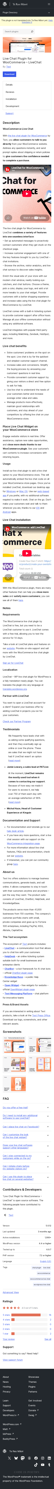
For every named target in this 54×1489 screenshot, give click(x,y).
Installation (11, 99)
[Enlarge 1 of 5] (22, 1040)
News (6, 1381)
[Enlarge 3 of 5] (22, 1059)
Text (8, 66)
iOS (38, 507)
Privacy (6, 1391)
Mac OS (23, 491)
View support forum (13, 1359)
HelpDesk (10, 956)
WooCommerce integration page (23, 843)
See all (48, 1339)
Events (31, 1405)
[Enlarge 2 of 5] (47, 1040)
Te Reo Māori (16, 1451)
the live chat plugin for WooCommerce (27, 135)
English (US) (45, 1261)
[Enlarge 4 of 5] (47, 1059)
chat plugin (36, 1268)
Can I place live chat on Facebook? (21, 1126)
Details (9, 84)
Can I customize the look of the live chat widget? (15, 1136)
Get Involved (35, 1400)
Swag (32, 1415)
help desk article (15, 831)
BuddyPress (10, 1438)
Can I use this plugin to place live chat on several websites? (18, 1178)
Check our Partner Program (17, 721)
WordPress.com (12, 1424)
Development (12, 106)
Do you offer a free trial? (15, 1107)
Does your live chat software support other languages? (17, 1146)
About (6, 1377)
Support (10, 113)
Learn (5, 1400)
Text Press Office (41, 1015)
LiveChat (9, 948)
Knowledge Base (14, 977)
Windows (11, 491)
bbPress (8, 1434)
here (21, 600)
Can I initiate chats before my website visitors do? (16, 1167)
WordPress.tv (11, 1415)
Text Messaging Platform (18, 993)
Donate (33, 1410)
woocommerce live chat (40, 1279)
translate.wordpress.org (15, 689)
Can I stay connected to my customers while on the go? (17, 1157)
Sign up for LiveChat (13, 663)
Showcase (33, 1377)
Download (9, 74)
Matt (7, 1429)
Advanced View (11, 1292)
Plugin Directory (10, 12)
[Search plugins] (32, 31)
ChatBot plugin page (22, 973)
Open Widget (12, 985)
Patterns (32, 1391)
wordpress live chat (42, 1285)
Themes (32, 1381)
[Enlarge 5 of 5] (22, 1079)
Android (7, 512)
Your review (9, 1339)
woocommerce (44, 1273)
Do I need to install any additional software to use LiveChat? (20, 1116)
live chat (46, 1268)
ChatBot (9, 968)
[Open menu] (49, 4)
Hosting (7, 1386)
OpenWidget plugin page (22, 989)
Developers (8, 1410)
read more (14, 760)
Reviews (10, 92)
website (11, 648)
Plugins (31, 1386)
